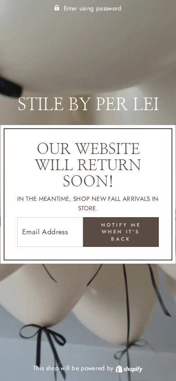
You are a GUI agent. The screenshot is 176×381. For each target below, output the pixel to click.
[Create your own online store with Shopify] (129, 367)
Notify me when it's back (121, 231)
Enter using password (93, 8)
